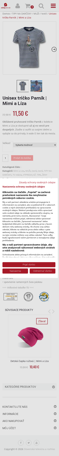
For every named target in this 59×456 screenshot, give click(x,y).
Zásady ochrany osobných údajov (37, 182)
